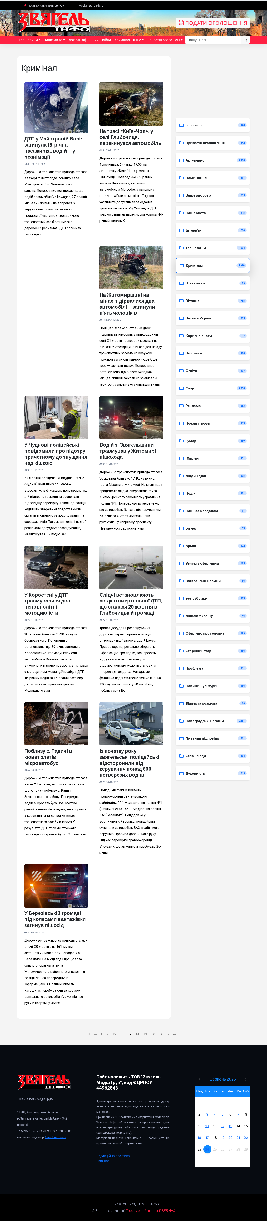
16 (160, 1033)
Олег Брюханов (55, 1137)
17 (207, 1138)
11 (122, 1033)
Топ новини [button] (28, 40)
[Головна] (54, 22)
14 (145, 1033)
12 (222, 1126)
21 (238, 1138)
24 (207, 1149)
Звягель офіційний (83, 40)
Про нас (103, 1160)
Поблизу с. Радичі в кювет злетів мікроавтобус (48, 757)
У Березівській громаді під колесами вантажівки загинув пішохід (55, 919)
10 (114, 1033)
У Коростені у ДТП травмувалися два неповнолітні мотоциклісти (47, 604)
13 (137, 1033)
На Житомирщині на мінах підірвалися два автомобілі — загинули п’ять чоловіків (127, 304)
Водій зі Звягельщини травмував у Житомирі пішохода (127, 451)
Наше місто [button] (53, 40)
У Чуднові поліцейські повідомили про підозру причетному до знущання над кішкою (55, 454)
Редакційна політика (113, 1155)
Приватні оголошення (165, 40)
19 (222, 1138)
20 (230, 1138)
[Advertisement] (56, 292)
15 (153, 1033)
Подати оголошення (215, 22)
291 (176, 1033)
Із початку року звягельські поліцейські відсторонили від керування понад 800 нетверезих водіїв (129, 763)
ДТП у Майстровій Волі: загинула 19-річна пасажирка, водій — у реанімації (53, 147)
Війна (106, 40)
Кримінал (122, 40)
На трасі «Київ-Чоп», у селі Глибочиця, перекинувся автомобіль (130, 137)
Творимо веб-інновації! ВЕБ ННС (150, 1211)
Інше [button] (137, 40)
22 (246, 1138)
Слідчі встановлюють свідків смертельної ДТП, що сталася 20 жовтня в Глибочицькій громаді (130, 604)
